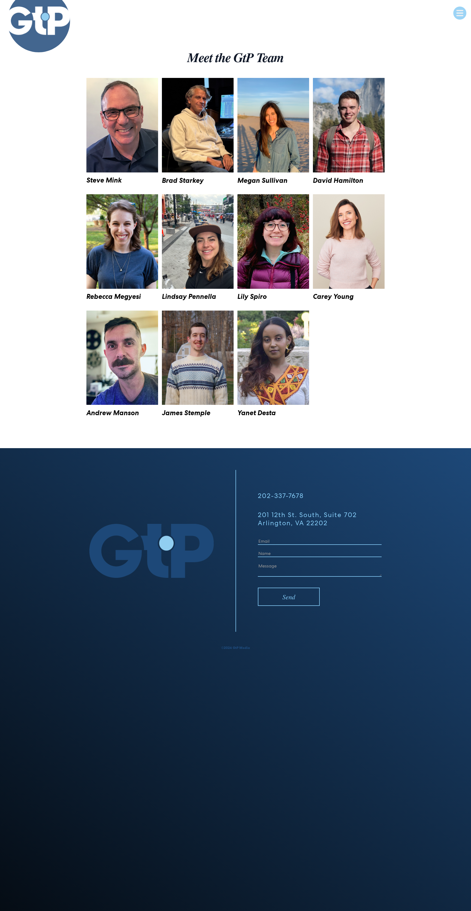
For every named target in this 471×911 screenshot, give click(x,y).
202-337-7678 (281, 496)
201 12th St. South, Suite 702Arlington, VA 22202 (307, 519)
